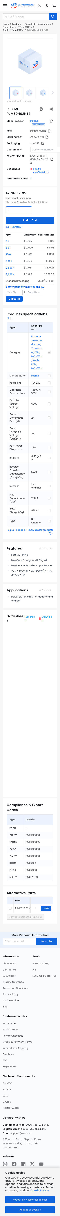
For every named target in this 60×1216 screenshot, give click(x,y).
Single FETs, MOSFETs (13, 30)
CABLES (7, 1101)
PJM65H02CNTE (24, 908)
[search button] (53, 16)
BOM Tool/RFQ (40, 963)
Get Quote (14, 298)
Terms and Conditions (15, 988)
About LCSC (9, 963)
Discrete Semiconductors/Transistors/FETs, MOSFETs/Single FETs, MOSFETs (36, 352)
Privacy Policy (10, 994)
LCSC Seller (9, 975)
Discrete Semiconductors (38, 24)
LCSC (6, 1095)
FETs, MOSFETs (25, 27)
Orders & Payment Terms (17, 1042)
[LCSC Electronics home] (22, 5)
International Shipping (15, 1048)
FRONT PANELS (11, 1108)
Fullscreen (30, 618)
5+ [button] (7, 241)
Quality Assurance (13, 982)
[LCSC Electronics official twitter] (32, 1164)
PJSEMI (34, 121)
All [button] (8, 318)
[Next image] (52, 92)
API (34, 969)
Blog (5, 1006)
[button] (5, 5)
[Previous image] (7, 92)
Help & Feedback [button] (16, 530)
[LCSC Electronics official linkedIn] (23, 1164)
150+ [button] (8, 254)
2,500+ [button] (10, 267)
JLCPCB (7, 1089)
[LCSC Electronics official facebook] (14, 1164)
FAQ (5, 1060)
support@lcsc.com (21, 1133)
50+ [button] (8, 247)
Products (16, 24)
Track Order (9, 1023)
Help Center (9, 1066)
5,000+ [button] (10, 274)
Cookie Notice (11, 1000)
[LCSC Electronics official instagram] (5, 1164)
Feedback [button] (8, 1054)
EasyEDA (7, 1083)
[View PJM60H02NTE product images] (30, 61)
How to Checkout (13, 1035)
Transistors (8, 27)
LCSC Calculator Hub (44, 975)
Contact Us (9, 969)
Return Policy (10, 1029)
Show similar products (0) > (40, 531)
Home (6, 24)
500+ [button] (9, 261)
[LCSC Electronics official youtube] (41, 1164)
